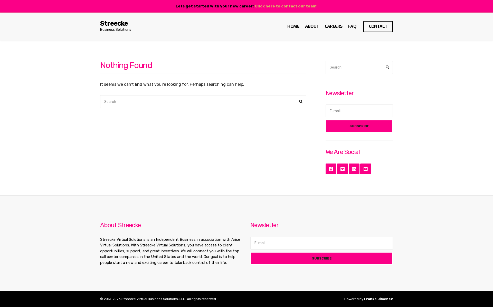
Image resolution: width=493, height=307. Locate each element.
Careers (333, 26)
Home (293, 26)
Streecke (114, 23)
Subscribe (359, 126)
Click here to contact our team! (286, 6)
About (312, 26)
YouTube (365, 169)
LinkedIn (354, 169)
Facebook (331, 169)
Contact (378, 26)
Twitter (342, 169)
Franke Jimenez (378, 299)
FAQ (352, 26)
